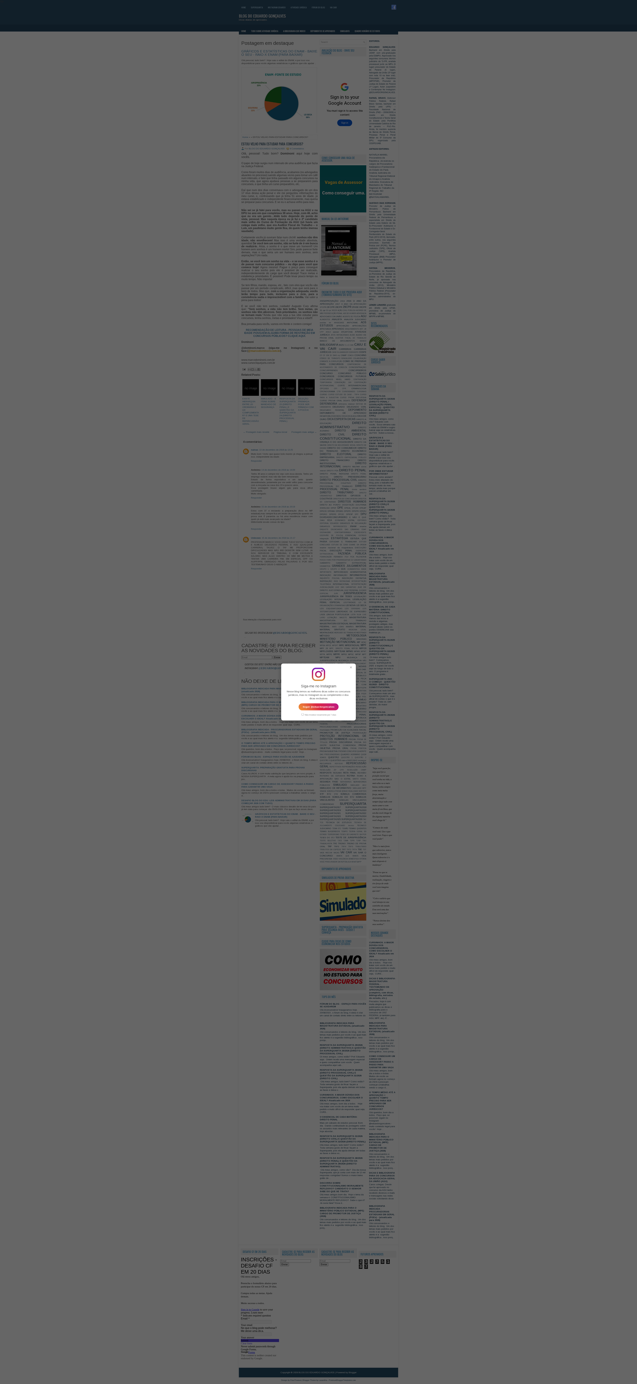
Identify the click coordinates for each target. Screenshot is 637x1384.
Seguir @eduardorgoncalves (318, 707)
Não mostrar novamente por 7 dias (320, 715)
